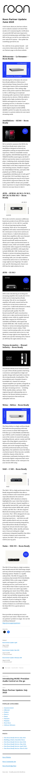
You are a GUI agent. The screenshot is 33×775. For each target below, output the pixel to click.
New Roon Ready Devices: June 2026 (15, 742)
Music (6, 716)
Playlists (6, 721)
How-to (6, 714)
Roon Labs (7, 667)
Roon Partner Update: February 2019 (12, 657)
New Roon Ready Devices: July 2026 (15, 737)
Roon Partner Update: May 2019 (11, 650)
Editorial (7, 710)
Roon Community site (9, 761)
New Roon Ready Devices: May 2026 (15, 744)
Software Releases (9, 725)
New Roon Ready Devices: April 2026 (15, 746)
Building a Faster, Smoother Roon (14, 740)
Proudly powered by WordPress (17, 772)
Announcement (9, 708)
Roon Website (7, 757)
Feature (6, 712)
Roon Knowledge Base (9, 766)
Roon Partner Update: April (10, 642)
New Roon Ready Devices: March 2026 (15, 748)
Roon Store (7, 723)
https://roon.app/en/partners (11, 623)
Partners (21, 667)
